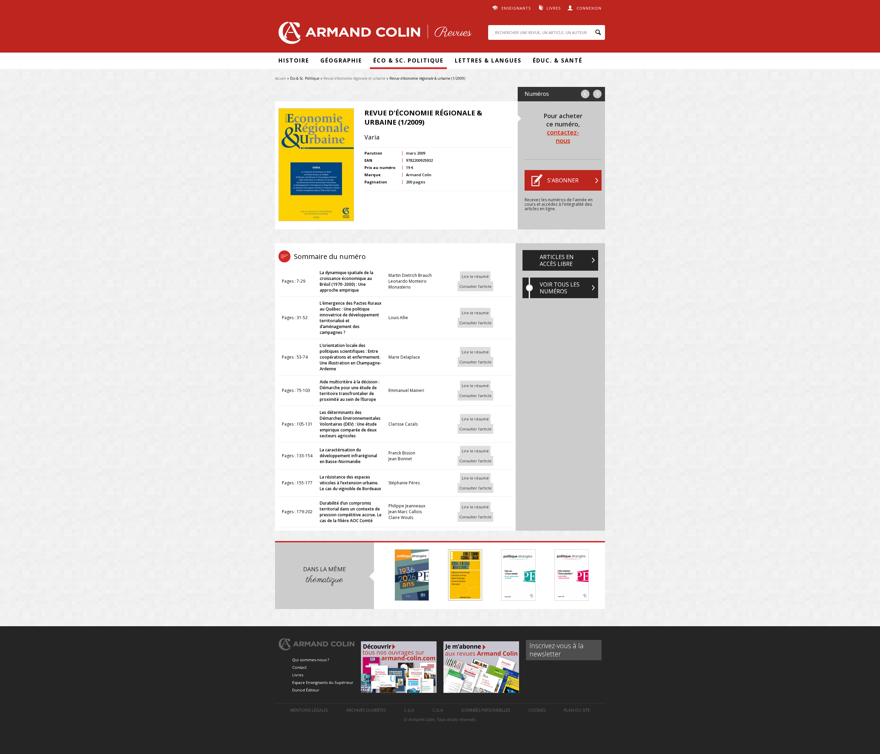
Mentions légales (309, 710)
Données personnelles (485, 710)
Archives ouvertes (366, 710)
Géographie (341, 60)
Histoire (293, 60)
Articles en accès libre (557, 260)
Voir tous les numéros (560, 288)
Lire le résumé (475, 276)
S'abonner (563, 180)
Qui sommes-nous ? (310, 659)
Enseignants (516, 8)
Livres (554, 8)
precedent (585, 94)
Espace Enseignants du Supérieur (322, 682)
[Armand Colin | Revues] (373, 34)
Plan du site (577, 710)
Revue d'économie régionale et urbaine (354, 78)
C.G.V (409, 710)
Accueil (280, 78)
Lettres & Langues (488, 60)
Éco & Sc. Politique (408, 60)
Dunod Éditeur (305, 690)
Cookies (537, 710)
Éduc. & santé (557, 60)
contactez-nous (563, 136)
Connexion (589, 8)
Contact (299, 667)
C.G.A (437, 710)
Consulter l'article (475, 286)
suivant (597, 94)
